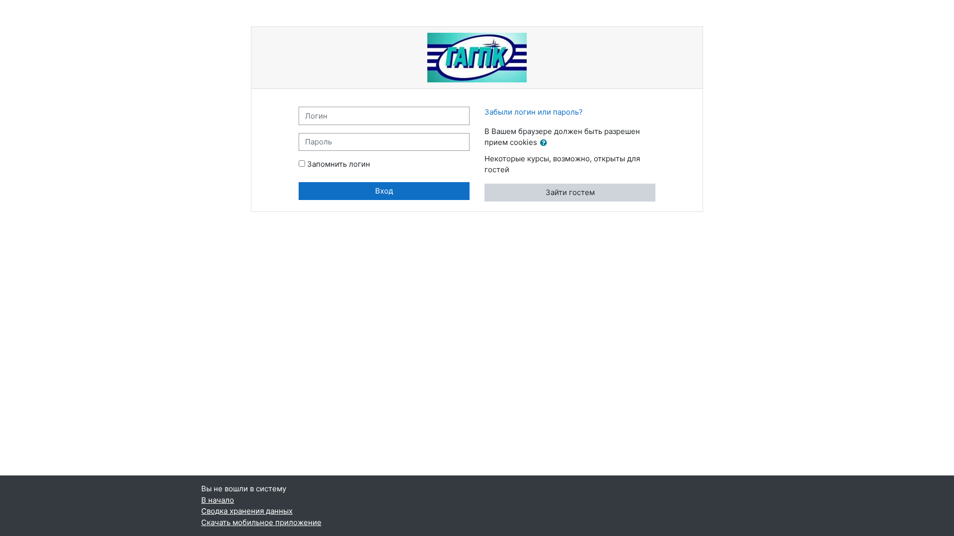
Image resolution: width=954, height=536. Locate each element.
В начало (217, 500)
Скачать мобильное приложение (261, 522)
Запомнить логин (338, 164)
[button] (545, 143)
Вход (384, 191)
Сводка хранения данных (247, 511)
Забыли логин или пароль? (533, 112)
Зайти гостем (570, 192)
